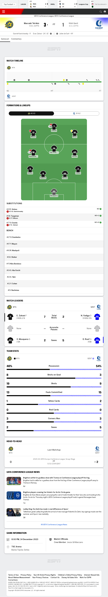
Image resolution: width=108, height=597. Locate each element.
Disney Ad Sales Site (70, 577)
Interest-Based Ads (91, 575)
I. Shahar (13, 257)
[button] (101, 12)
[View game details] (54, 460)
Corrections (13, 580)
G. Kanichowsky (17, 211)
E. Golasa (13, 209)
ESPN (14, 11)
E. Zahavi (14, 225)
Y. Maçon (13, 244)
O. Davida (13, 223)
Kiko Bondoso (15, 264)
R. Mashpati (14, 250)
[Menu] (3, 12)
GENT (14, 96)
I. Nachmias (14, 290)
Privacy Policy (26, 575)
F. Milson (15, 218)
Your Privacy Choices (40, 577)
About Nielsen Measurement (19, 577)
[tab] (31, 113)
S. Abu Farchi (15, 270)
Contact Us (55, 577)
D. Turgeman (14, 216)
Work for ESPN (85, 577)
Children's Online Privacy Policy (70, 575)
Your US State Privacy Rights (44, 575)
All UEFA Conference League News (54, 525)
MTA (13, 68)
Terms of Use (13, 575)
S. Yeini (13, 277)
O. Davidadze (15, 237)
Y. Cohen (13, 284)
